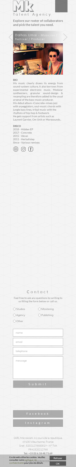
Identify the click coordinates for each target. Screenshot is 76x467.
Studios (20, 309)
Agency (20, 315)
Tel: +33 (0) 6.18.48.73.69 (38, 453)
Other (19, 321)
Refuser (57, 458)
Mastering (47, 309)
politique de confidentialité (23, 461)
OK (58, 463)
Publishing (47, 315)
